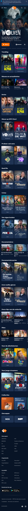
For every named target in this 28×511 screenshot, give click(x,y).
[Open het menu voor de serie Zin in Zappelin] (25, 349)
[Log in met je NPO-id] (25, 7)
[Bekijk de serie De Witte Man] (20, 272)
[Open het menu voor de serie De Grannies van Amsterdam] (25, 55)
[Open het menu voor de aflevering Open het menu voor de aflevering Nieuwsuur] (25, 80)
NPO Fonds (16, 475)
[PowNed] (20, 419)
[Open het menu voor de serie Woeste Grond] (12, 98)
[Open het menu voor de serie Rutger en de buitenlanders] (12, 288)
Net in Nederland (17, 480)
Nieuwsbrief (16, 460)
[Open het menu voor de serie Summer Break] (12, 374)
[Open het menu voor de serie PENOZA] (12, 221)
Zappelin (3, 472)
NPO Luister (4, 482)
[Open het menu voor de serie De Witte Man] (25, 264)
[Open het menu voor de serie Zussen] (25, 221)
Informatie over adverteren (13, 501)
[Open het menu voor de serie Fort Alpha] (12, 55)
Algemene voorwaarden (6, 499)
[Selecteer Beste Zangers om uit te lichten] (9, 47)
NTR (15, 438)
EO (2, 443)
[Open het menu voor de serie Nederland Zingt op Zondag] (25, 147)
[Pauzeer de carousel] (24, 44)
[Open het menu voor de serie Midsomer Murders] (25, 196)
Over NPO (4, 460)
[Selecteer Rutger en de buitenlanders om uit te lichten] (14, 47)
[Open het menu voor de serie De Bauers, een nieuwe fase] (25, 172)
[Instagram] (25, 507)
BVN (2, 480)
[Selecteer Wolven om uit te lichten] (4, 47)
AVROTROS (4, 438)
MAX (3, 451)
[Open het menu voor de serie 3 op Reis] (12, 147)
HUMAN (3, 446)
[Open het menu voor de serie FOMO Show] (12, 172)
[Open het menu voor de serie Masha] (12, 349)
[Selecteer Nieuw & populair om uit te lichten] (24, 47)
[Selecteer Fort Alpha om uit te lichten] (19, 47)
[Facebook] (22, 507)
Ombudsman (17, 477)
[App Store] (6, 490)
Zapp (3, 475)
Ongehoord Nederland (19, 441)
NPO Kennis (16, 472)
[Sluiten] (26, 1)
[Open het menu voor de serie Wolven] (12, 123)
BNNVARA (4, 441)
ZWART (16, 451)
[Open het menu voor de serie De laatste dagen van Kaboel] (12, 264)
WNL (15, 448)
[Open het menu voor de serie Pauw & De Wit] (25, 123)
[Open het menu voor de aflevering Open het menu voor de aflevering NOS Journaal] (12, 80)
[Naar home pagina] (14, 7)
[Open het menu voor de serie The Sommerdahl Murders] (12, 196)
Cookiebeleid (4, 501)
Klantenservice (17, 465)
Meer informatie (6, 3)
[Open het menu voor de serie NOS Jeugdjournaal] (25, 374)
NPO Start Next (5, 477)
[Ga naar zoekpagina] (22, 7)
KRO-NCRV (4, 448)
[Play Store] (15, 490)
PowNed (16, 443)
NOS (2, 453)
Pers (2, 465)
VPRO (15, 446)
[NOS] (7, 419)
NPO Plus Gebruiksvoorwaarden (19, 499)
